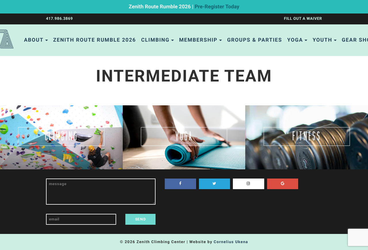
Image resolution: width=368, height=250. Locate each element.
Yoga (295, 40)
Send (140, 219)
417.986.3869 (59, 18)
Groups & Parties (254, 40)
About (33, 40)
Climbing (155, 40)
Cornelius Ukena (231, 242)
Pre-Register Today (217, 7)
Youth (322, 40)
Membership (198, 40)
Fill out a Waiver (303, 18)
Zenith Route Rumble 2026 (94, 40)
